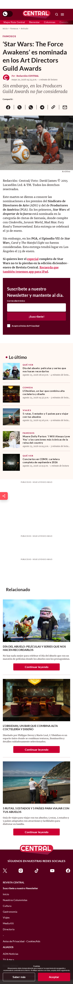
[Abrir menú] (62, 14)
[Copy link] (53, 107)
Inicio (5, 28)
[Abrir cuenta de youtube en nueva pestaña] (52, 870)
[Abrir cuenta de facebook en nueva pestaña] (68, 870)
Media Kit (8, 923)
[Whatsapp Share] (30, 107)
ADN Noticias (10, 953)
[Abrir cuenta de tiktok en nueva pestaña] (36, 870)
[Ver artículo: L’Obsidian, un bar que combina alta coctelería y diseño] (11, 394)
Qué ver (28, 364)
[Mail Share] (64, 107)
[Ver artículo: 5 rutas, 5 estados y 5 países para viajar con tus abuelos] (11, 416)
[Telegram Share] (42, 107)
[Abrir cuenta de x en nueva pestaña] (5, 870)
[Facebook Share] (8, 107)
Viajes (27, 410)
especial (32, 259)
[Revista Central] (36, 14)
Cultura (7, 905)
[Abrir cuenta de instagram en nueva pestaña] (21, 870)
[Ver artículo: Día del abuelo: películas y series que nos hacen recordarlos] (11, 371)
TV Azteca (8, 959)
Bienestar (34, 22)
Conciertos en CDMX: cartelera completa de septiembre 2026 (41, 461)
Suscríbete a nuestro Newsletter (20, 888)
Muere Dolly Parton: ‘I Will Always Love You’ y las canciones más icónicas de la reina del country (46, 439)
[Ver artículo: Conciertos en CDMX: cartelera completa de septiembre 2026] (11, 462)
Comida (64, 22)
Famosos (14, 28)
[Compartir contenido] (4, 496)
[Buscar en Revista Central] (57, 14)
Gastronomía (10, 911)
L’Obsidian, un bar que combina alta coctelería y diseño (44, 392)
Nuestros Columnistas (15, 900)
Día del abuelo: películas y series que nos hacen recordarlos (44, 370)
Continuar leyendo (36, 667)
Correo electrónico (16, 301)
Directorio (9, 929)
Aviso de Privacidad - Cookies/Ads (21, 941)
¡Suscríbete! (36, 316)
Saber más (19, 977)
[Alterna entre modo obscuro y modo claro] (7, 14)
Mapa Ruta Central (14, 22)
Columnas (49, 22)
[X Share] (19, 107)
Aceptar (54, 977)
